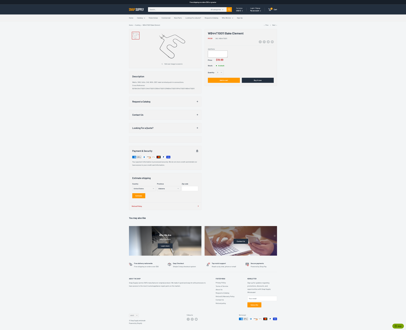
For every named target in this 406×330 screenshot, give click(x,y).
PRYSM (210, 38)
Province (160, 184)
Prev (266, 25)
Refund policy (221, 303)
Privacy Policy (221, 283)
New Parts (178, 18)
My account (254, 11)
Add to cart (224, 80)
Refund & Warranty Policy (225, 296)
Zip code (185, 184)
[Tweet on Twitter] (268, 41)
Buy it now (258, 80)
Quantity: (211, 72)
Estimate (138, 196)
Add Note (211, 49)
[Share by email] (272, 41)
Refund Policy (137, 206)
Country (135, 184)
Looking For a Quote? (193, 18)
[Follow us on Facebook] (188, 319)
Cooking (138, 25)
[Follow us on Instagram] (192, 319)
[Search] (229, 9)
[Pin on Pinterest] (264, 41)
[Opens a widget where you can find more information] (398, 326)
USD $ (132, 315)
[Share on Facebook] (260, 41)
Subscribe (254, 305)
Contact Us (220, 300)
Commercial (166, 18)
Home (131, 18)
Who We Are (226, 18)
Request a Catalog (211, 18)
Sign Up (240, 18)
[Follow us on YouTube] (196, 319)
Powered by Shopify (135, 323)
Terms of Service (222, 286)
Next (273, 25)
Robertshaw (153, 18)
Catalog (140, 18)
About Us (219, 289)
